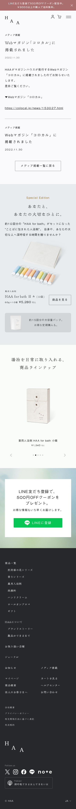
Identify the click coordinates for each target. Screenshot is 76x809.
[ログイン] (52, 16)
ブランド (20, 629)
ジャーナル (12, 657)
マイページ (12, 678)
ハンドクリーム (17, 597)
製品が (19, 635)
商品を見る (60, 299)
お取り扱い (15, 646)
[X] (7, 772)
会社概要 (10, 707)
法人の (16, 692)
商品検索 (10, 685)
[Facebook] (23, 772)
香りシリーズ (16, 577)
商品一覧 (10, 563)
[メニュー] (68, 17)
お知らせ (10, 668)
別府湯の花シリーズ (20, 570)
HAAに (14, 622)
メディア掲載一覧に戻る (38, 165)
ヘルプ (50, 685)
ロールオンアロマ (19, 604)
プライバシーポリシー (17, 713)
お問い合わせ (49, 692)
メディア (49, 668)
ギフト (12, 611)
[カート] (59, 16)
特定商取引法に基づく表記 (19, 719)
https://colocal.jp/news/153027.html (34, 108)
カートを (49, 678)
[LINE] (32, 772)
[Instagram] (15, 772)
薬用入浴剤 (15, 583)
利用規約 (10, 725)
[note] (45, 772)
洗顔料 (12, 590)
